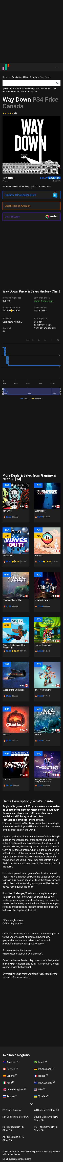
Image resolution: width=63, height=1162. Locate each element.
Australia (13, 1061)
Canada (12, 1068)
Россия (12, 1096)
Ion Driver (7, 511)
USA (41, 1089)
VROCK (6, 779)
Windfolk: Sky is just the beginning (14, 646)
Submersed (40, 511)
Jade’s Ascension (43, 645)
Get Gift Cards (12, 216)
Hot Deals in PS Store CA (16, 1116)
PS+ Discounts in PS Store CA (13, 1129)
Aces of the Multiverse (13, 690)
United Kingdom (17, 1089)
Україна (44, 1096)
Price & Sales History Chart (27, 89)
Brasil (42, 1061)
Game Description (29, 91)
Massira (39, 555)
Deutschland (46, 1068)
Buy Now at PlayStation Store (20, 195)
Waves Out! (8, 555)
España (12, 1075)
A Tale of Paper (42, 600)
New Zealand (46, 1082)
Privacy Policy (27, 1151)
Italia (10, 1082)
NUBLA (38, 734)
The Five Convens (43, 690)
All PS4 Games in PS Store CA (13, 1139)
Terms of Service (43, 1151)
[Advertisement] (31, 31)
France (43, 1075)
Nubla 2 (6, 734)
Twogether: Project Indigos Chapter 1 (43, 780)
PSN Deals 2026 (12, 1151)
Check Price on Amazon (17, 205)
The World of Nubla (12, 600)
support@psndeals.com (20, 1159)
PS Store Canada (12, 1110)
